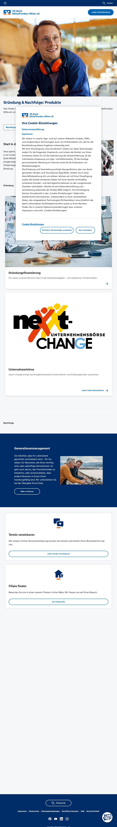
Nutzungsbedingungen (50, 811)
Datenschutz (34, 811)
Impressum (22, 811)
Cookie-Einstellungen (33, 224)
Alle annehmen (85, 230)
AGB (82, 811)
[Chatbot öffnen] (107, 817)
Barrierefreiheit (93, 811)
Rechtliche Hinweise (70, 811)
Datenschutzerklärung (33, 129)
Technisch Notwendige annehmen (57, 230)
